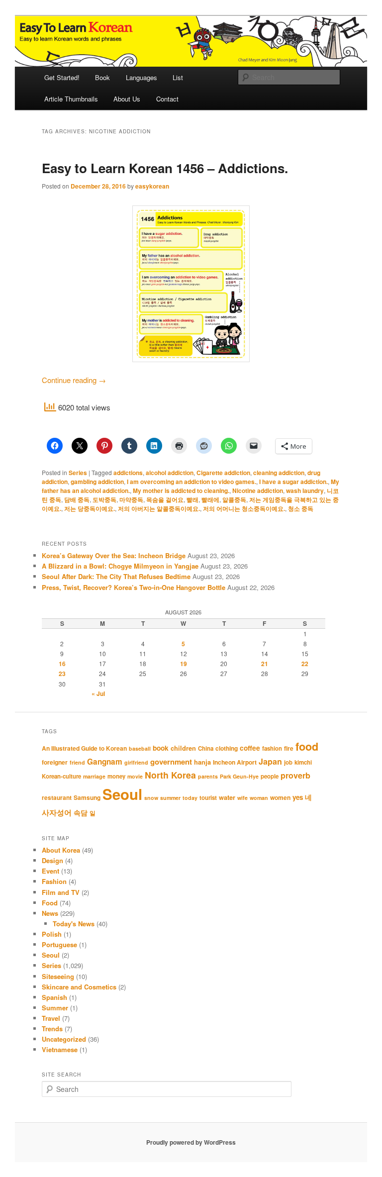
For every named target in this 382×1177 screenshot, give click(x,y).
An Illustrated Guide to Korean (84, 748)
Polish (52, 934)
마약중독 (131, 499)
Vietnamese (60, 1049)
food (306, 746)
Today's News (74, 923)
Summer (55, 1007)
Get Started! (62, 77)
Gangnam (104, 761)
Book (102, 77)
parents (208, 776)
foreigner (55, 762)
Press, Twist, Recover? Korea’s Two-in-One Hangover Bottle (133, 587)
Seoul (122, 794)
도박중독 (104, 499)
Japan (270, 761)
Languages (141, 77)
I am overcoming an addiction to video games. (191, 481)
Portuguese (59, 944)
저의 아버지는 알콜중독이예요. (159, 508)
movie (135, 776)
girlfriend (136, 762)
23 (62, 673)
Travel (51, 1018)
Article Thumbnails (71, 98)
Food (50, 902)
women (280, 797)
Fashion (54, 881)
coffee (250, 748)
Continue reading (74, 380)
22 (304, 663)
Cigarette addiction (223, 472)
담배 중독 (77, 499)
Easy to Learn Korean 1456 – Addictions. (165, 168)
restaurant (57, 797)
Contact (167, 98)
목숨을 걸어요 (165, 499)
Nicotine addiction (257, 490)
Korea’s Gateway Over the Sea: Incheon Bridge (114, 555)
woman (259, 797)
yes (297, 797)
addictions (128, 472)
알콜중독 (234, 499)
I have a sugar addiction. (293, 481)
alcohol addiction (169, 472)
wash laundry (305, 490)
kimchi (303, 762)
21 (264, 663)
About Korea (61, 850)
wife (242, 797)
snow (151, 797)
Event (50, 871)
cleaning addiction (278, 472)
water (227, 797)
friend (77, 762)
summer (170, 797)
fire (288, 748)
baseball (140, 748)
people (270, 776)
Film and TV (61, 892)
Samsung (87, 797)
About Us (126, 98)
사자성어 (57, 812)
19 (183, 663)
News (50, 913)
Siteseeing (58, 976)
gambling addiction (97, 481)
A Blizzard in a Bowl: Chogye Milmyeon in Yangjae (120, 566)
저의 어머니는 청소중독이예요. (244, 508)
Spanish (54, 997)
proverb (295, 775)
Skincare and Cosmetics (79, 986)
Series (78, 472)
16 (62, 663)
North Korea (170, 775)
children (183, 748)
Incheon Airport (235, 762)
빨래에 (210, 499)
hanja (202, 762)
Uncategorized (64, 1039)
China (205, 748)
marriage (94, 776)
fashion (272, 748)
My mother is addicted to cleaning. (181, 490)
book (161, 748)
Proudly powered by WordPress (191, 1142)
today (190, 797)
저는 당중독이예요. (89, 508)
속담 (81, 812)
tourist (208, 797)
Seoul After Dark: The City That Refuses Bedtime (116, 576)
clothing (226, 748)
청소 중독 (300, 508)
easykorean (152, 186)
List (178, 77)
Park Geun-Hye (239, 776)
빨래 (192, 499)
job (288, 762)
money (116, 776)
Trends (52, 1028)
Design (52, 860)
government (171, 761)
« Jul (98, 693)
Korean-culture (61, 776)
